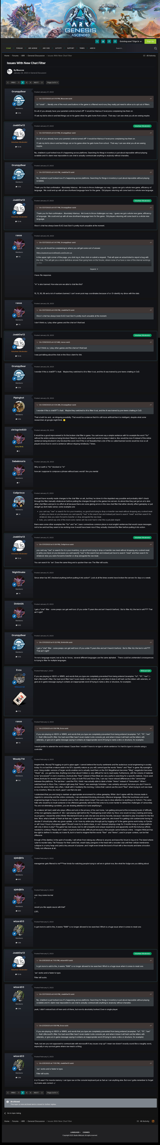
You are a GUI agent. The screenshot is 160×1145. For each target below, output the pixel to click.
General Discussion (38, 73)
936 (19, 625)
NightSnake (18, 572)
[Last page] (42, 82)
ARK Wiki (46, 48)
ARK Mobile (32, 48)
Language (75, 1132)
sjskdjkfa (19, 858)
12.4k (19, 147)
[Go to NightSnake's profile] (19, 581)
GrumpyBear (19, 91)
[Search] (155, 48)
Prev (13, 82)
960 (19, 879)
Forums (19, 48)
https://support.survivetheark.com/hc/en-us (54, 253)
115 (19, 257)
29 (19, 514)
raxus (19, 235)
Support (70, 48)
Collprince (18, 492)
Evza (19, 670)
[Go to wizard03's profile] (19, 930)
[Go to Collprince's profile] (19, 501)
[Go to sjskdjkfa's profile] (19, 866)
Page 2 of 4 (52, 82)
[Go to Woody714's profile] (19, 767)
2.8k (19, 943)
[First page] (8, 82)
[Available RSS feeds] (153, 1121)
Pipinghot (19, 397)
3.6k (19, 419)
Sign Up (150, 41)
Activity (58, 48)
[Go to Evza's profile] (19, 678)
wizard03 (18, 921)
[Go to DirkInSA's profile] (19, 612)
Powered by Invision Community (80, 1137)
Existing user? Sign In (130, 41)
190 (19, 780)
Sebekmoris (18, 461)
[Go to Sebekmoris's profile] (19, 470)
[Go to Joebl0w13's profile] (19, 134)
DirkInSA (19, 603)
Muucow (20, 70)
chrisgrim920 (18, 429)
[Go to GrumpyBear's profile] (19, 100)
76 (19, 594)
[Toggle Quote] (37, 99)
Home (8, 48)
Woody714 (19, 759)
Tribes (82, 48)
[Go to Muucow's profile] (9, 71)
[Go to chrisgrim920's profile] (19, 438)
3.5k (19, 113)
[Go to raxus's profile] (19, 244)
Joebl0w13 (19, 125)
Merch (92, 48)
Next (36, 82)
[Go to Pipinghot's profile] (19, 406)
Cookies (86, 1132)
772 (19, 711)
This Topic (146, 48)
